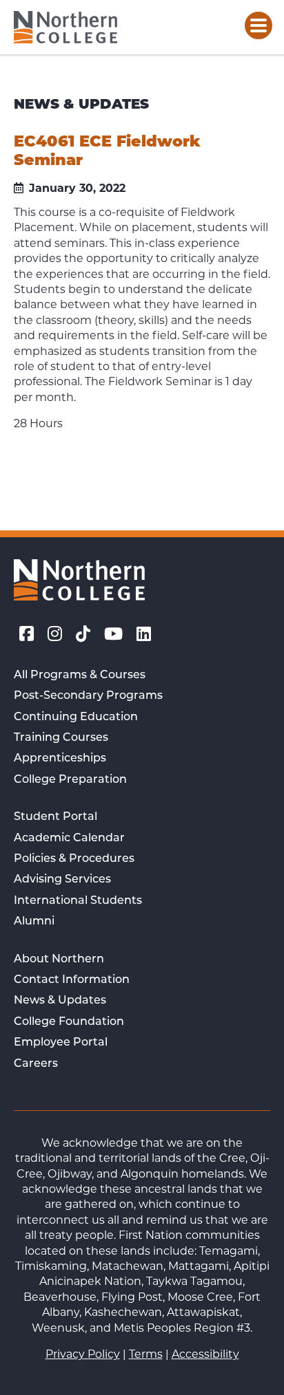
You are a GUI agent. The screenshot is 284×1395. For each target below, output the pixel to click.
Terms (146, 1354)
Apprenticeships (60, 758)
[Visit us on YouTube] (113, 634)
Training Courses (61, 738)
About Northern (59, 959)
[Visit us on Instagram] (55, 634)
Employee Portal (61, 1042)
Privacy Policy (82, 1354)
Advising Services (62, 879)
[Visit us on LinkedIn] (143, 634)
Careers (36, 1064)
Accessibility (205, 1354)
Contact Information (72, 980)
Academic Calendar (69, 838)
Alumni (34, 921)
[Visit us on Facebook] (26, 634)
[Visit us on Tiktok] (83, 634)
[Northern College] (65, 27)
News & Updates (60, 1000)
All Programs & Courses (79, 675)
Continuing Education (76, 717)
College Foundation (69, 1022)
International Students (78, 901)
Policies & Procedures (74, 859)
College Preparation (70, 780)
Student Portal (55, 817)
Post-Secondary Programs (88, 696)
